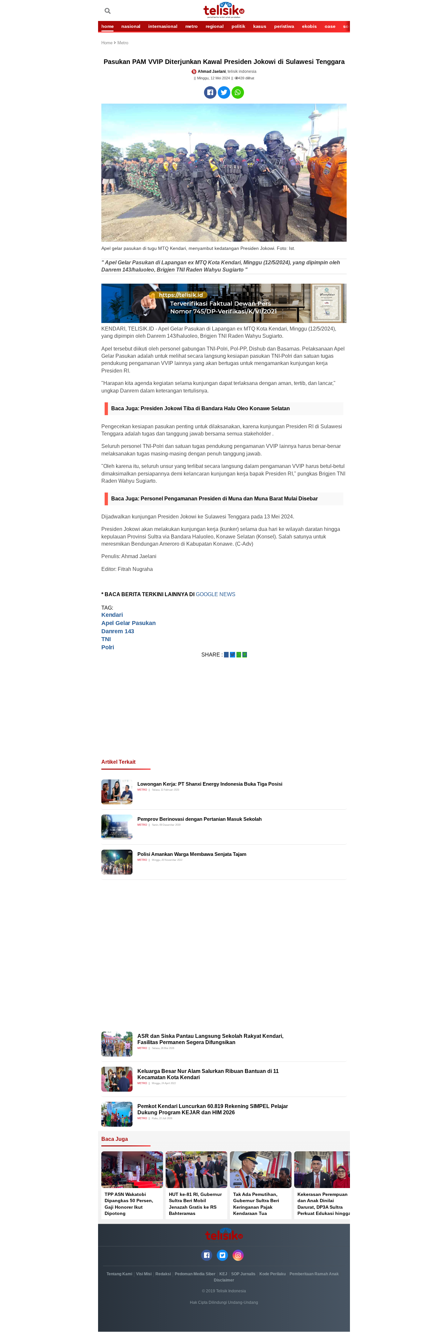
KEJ (223, 1274)
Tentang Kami (119, 1274)
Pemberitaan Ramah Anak (314, 1274)
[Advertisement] (224, 716)
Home (107, 43)
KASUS (259, 26)
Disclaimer (224, 1280)
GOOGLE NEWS (215, 594)
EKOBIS (309, 26)
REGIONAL (215, 26)
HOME (107, 26)
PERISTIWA (284, 26)
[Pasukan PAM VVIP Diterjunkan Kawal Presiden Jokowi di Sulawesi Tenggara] (210, 92)
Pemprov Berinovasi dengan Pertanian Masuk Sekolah (199, 819)
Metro (122, 43)
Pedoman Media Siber (195, 1274)
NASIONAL (130, 26)
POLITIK (238, 26)
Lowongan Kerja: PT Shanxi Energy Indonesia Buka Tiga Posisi (209, 784)
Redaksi (163, 1274)
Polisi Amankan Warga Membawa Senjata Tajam (191, 854)
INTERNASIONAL (162, 26)
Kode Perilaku (272, 1274)
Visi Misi (144, 1274)
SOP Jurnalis (243, 1274)
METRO (191, 26)
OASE (330, 26)
